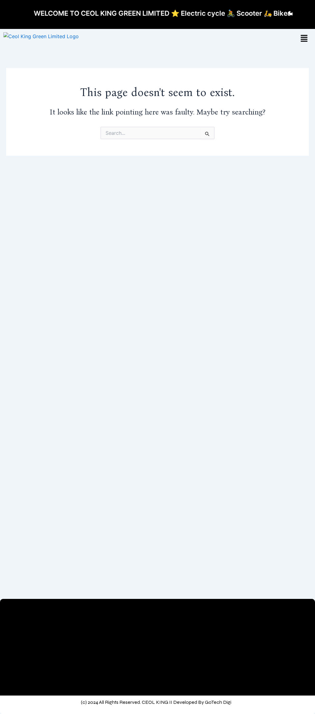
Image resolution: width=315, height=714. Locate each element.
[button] (304, 38)
